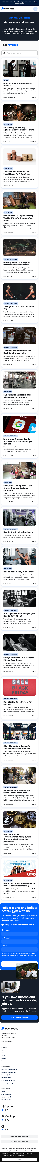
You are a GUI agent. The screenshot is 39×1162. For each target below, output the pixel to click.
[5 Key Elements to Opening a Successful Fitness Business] (19, 742)
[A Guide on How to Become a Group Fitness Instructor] (19, 786)
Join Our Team (6, 1094)
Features (4, 1061)
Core (3, 1050)
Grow (3, 1053)
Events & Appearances (8, 1072)
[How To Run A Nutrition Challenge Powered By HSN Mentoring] (19, 879)
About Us (4, 1091)
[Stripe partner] (19, 1136)
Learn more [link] (21, 1155)
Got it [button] (19, 1159)
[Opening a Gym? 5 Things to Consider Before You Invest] (19, 258)
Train (3, 1055)
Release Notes (6, 1077)
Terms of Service (6, 1097)
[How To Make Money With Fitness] (19, 566)
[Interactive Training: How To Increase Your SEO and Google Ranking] (19, 436)
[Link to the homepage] (7, 8)
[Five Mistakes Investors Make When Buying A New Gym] (19, 391)
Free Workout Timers (8, 1080)
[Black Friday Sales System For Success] (19, 698)
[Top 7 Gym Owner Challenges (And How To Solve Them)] (19, 609)
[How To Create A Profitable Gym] (19, 526)
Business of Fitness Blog (9, 1069)
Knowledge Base (6, 1075)
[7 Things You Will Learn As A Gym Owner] (19, 302)
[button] (35, 9)
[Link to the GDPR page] (19, 1141)
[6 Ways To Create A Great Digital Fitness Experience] (19, 653)
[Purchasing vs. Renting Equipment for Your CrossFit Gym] (19, 123)
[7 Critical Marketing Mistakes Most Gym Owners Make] (19, 346)
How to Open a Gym (7, 1083)
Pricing (3, 1058)
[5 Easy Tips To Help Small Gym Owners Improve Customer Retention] (19, 482)
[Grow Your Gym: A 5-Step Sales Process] (19, 79)
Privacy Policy (5, 1100)
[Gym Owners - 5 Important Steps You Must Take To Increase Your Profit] (19, 212)
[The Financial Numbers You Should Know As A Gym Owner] (19, 167)
